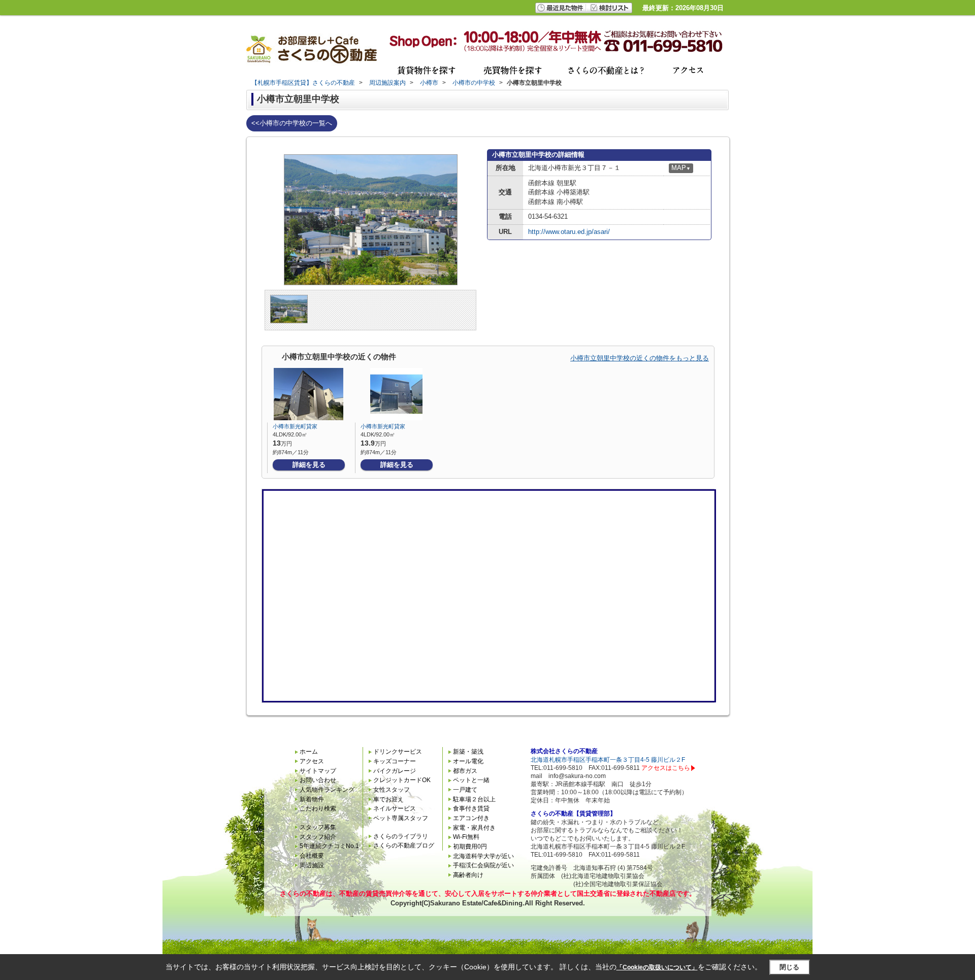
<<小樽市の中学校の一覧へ (291, 123)
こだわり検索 (318, 808)
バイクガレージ (394, 770)
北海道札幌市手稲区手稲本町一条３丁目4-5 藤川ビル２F (608, 759)
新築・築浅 (468, 751)
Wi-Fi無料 (466, 836)
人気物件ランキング (327, 789)
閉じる (789, 967)
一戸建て (465, 789)
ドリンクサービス (397, 751)
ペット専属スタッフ (400, 818)
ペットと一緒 (471, 780)
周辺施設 (312, 865)
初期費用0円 (470, 846)
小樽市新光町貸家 (295, 426)
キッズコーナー (394, 761)
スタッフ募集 (318, 827)
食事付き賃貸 (471, 808)
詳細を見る (309, 464)
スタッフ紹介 (318, 836)
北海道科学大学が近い (483, 856)
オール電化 (468, 761)
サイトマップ (318, 770)
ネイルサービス (394, 808)
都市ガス (465, 770)
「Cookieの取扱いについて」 (657, 967)
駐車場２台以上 (474, 799)
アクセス (312, 761)
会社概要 (312, 855)
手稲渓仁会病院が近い (483, 865)
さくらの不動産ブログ (403, 845)
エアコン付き (471, 818)
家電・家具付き (474, 827)
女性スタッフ (391, 789)
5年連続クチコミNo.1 (329, 846)
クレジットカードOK (402, 780)
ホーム (309, 751)
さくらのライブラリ (400, 836)
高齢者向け (468, 874)
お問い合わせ (318, 780)
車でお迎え (388, 799)
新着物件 (312, 799)
